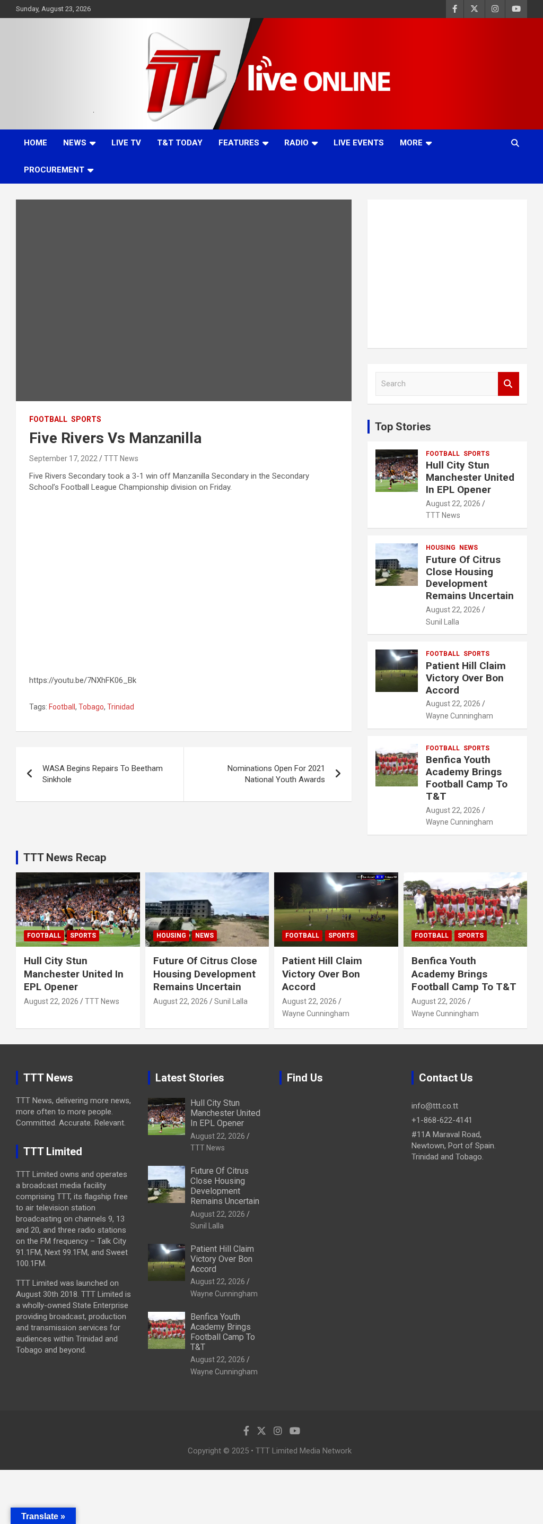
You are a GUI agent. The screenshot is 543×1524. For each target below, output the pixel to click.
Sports (86, 419)
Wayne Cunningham (459, 716)
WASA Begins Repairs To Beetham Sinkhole (102, 774)
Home (35, 143)
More (411, 143)
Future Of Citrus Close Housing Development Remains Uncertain (470, 577)
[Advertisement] (447, 273)
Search (508, 384)
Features (238, 143)
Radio (296, 143)
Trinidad (120, 707)
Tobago (91, 707)
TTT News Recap (64, 857)
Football (48, 419)
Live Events (359, 143)
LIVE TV (126, 143)
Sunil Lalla (442, 622)
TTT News (121, 458)
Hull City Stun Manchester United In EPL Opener (470, 477)
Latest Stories (189, 1077)
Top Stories (403, 426)
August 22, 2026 (453, 503)
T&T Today (180, 143)
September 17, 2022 (63, 458)
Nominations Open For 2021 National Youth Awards (276, 774)
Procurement (54, 170)
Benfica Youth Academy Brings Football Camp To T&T (466, 778)
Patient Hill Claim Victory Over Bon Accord (466, 678)
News (74, 143)
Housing (441, 547)
